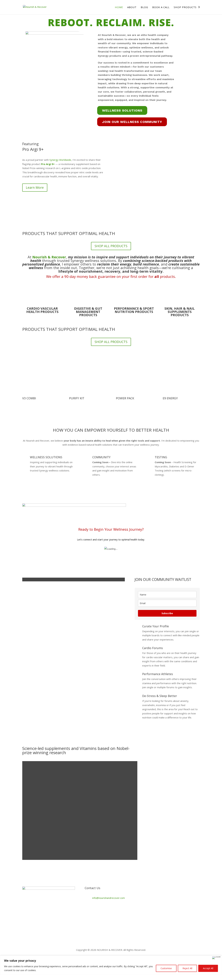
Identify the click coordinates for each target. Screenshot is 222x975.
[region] (111, 965)
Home (119, 7)
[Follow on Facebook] (93, 908)
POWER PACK (125, 398)
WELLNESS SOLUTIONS (122, 110)
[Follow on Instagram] (100, 908)
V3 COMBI (29, 398)
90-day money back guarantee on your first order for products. (120, 276)
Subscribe (167, 613)
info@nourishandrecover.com (108, 897)
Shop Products (185, 7)
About (132, 7)
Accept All (208, 968)
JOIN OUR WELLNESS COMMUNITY (132, 122)
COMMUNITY (101, 457)
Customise (166, 968)
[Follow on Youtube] (106, 908)
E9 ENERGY (170, 398)
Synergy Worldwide (60, 159)
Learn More (35, 187)
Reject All (187, 968)
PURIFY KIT (76, 398)
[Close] (216, 957)
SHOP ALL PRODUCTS (111, 246)
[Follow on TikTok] (87, 908)
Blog (144, 7)
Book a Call (161, 7)
